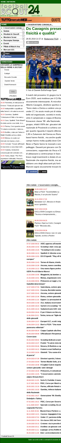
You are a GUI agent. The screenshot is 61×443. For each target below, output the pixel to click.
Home (4, 25)
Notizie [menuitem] (6, 31)
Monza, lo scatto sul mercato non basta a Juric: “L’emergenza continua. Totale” (12, 141)
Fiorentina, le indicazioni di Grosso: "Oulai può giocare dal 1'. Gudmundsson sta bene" (13, 105)
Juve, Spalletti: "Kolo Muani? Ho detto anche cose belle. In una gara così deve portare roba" (13, 123)
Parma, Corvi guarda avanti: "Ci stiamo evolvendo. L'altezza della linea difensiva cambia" (13, 129)
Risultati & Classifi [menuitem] (11, 34)
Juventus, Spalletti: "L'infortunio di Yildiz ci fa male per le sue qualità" (13, 117)
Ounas (6, 70)
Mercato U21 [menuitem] (9, 50)
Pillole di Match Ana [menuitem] (12, 47)
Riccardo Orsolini (10, 77)
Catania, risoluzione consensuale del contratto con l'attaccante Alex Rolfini (11, 153)
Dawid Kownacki (10, 84)
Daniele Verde (9, 81)
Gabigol (7, 73)
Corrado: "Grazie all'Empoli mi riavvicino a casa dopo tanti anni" (12, 147)
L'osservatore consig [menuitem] (12, 28)
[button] (13, 92)
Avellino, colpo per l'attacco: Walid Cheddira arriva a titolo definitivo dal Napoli (13, 135)
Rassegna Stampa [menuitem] (11, 40)
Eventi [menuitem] (6, 43)
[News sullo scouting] (20, 9)
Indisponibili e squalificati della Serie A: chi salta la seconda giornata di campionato (12, 111)
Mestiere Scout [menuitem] (10, 37)
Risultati (13, 96)
